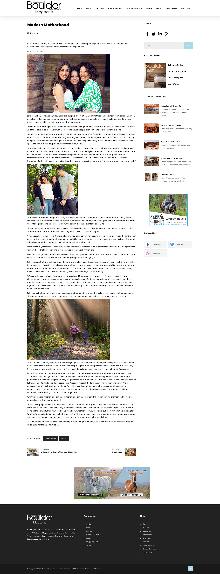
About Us (146, 542)
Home (145, 524)
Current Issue (152, 55)
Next (194, 210)
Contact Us (147, 552)
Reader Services (149, 549)
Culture (100, 8)
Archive (146, 527)
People (159, 8)
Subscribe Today (175, 65)
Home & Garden (114, 8)
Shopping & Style (134, 8)
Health (149, 8)
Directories (171, 8)
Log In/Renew (174, 84)
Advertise (147, 538)
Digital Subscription (177, 71)
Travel (89, 8)
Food (79, 8)
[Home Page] (44, 4)
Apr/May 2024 (51, 438)
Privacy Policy (148, 545)
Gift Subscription (175, 77)
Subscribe (186, 8)
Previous (138, 210)
